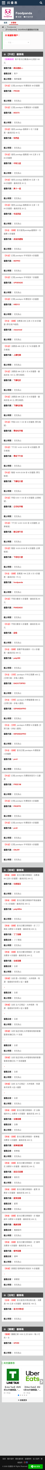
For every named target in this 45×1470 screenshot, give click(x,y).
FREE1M (17, 784)
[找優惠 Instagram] (25, 1462)
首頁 (5, 23)
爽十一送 (17, 188)
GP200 (16, 1343)
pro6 (16, 828)
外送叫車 (29, 16)
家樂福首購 (18, 1145)
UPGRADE (18, 282)
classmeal (18, 329)
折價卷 (13, 23)
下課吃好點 (18, 405)
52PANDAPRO (20, 708)
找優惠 (10, 1466)
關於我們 (10, 1459)
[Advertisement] (22, 1428)
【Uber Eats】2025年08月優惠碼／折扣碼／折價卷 (32, 1390)
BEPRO (17, 261)
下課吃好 (17, 380)
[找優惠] (3, 27)
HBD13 (17, 304)
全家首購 (17, 960)
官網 (19, 16)
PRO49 (17, 91)
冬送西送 (17, 213)
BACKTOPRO (19, 683)
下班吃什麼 (18, 557)
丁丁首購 (17, 934)
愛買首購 (17, 1198)
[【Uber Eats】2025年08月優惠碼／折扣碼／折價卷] (32, 1376)
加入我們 (36, 1459)
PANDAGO (18, 607)
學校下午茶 (18, 456)
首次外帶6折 (19, 1309)
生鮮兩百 (17, 884)
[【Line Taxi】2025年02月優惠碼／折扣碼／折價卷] (13, 1376)
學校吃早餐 (18, 430)
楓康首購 (17, 1224)
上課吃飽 (17, 355)
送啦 (15, 633)
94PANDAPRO (20, 734)
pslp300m (18, 909)
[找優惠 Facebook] (27, 1462)
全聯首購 (17, 1119)
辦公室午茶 (18, 531)
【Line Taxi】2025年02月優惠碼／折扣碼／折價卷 (12, 1390)
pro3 (16, 759)
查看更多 (23, 1400)
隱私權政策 (19, 1459)
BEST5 (17, 112)
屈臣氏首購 (18, 1171)
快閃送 (16, 138)
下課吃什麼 (18, 481)
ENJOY (17, 849)
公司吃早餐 (18, 506)
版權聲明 (28, 1459)
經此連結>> (18, 68)
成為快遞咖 (18, 239)
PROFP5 (17, 806)
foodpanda (18, 582)
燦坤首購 (17, 1251)
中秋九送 (17, 163)
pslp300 (17, 658)
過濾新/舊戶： (13, 35)
